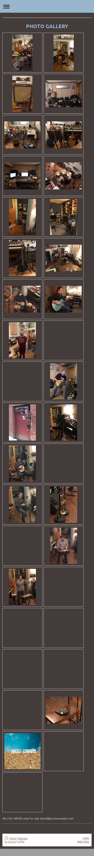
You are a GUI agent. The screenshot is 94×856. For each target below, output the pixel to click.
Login (86, 838)
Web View (83, 841)
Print (12, 838)
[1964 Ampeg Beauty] (22, 94)
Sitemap (22, 838)
